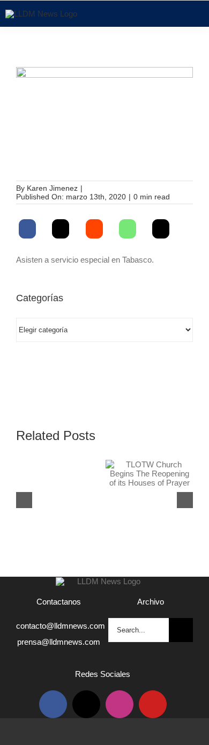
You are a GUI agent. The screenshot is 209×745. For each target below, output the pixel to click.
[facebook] (53, 704)
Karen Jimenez (52, 188)
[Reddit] (94, 229)
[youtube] (153, 704)
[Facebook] (27, 229)
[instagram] (119, 704)
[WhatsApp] (127, 229)
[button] (24, 500)
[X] (60, 229)
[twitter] (86, 704)
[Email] (161, 229)
